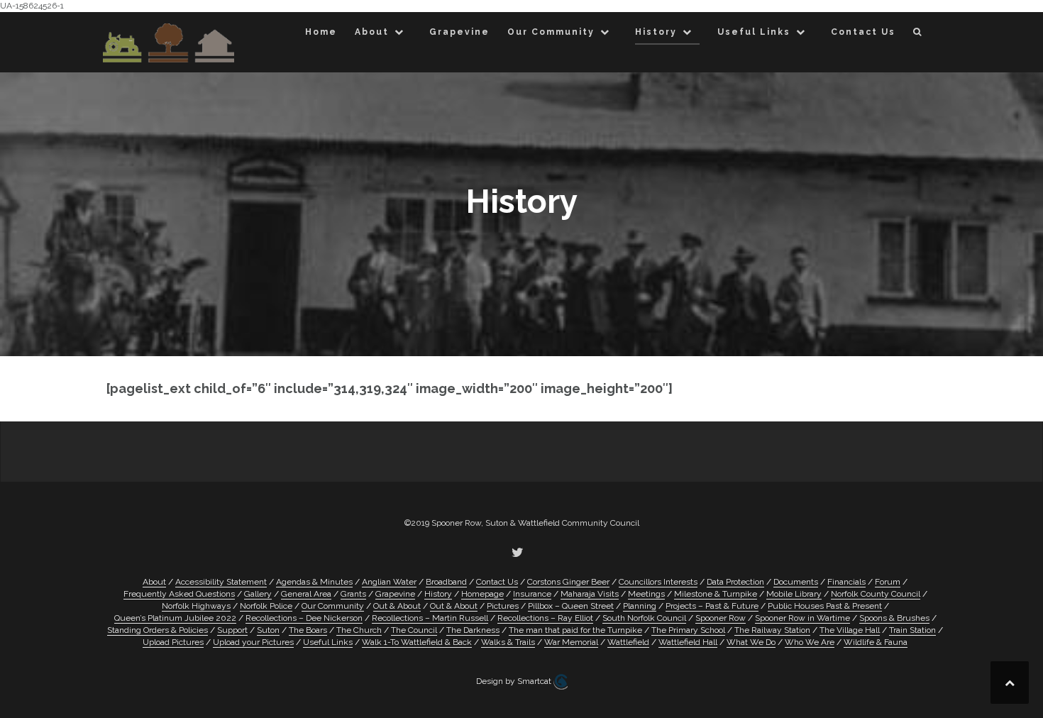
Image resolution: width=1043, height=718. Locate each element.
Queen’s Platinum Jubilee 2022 (175, 618)
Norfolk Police (266, 606)
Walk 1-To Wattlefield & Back (417, 642)
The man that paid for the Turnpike (575, 630)
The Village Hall (850, 630)
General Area (306, 594)
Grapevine (459, 32)
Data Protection (735, 582)
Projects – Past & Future (712, 606)
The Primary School (688, 630)
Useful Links (753, 32)
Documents (795, 582)
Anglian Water (389, 582)
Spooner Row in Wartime (802, 618)
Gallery (258, 594)
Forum (887, 582)
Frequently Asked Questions (179, 594)
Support (232, 630)
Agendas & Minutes (314, 582)
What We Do (751, 642)
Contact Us (863, 32)
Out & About (397, 606)
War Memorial (571, 642)
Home (321, 32)
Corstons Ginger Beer (568, 582)
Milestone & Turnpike (715, 594)
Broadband (446, 582)
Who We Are (809, 642)
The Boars (308, 630)
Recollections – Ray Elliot (545, 618)
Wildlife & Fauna (875, 642)
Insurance (532, 594)
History (656, 32)
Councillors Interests (658, 582)
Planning (639, 606)
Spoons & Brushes (894, 618)
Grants (353, 594)
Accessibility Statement (221, 582)
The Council (414, 630)
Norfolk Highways (196, 606)
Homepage (482, 594)
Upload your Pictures (253, 642)
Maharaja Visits (590, 594)
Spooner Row (720, 618)
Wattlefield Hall (687, 642)
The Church (359, 630)
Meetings (646, 594)
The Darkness (473, 630)
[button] (917, 34)
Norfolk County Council (875, 594)
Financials (846, 582)
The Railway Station (772, 630)
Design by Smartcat (514, 681)
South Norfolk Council (644, 618)
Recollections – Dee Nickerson (304, 618)
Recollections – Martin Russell (430, 618)
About (372, 32)
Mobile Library (794, 594)
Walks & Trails (508, 642)
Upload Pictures (173, 642)
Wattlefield (628, 642)
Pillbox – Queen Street (571, 606)
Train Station (912, 630)
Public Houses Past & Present (825, 606)
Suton (268, 630)
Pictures (503, 606)
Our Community (551, 32)
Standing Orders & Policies (157, 630)
